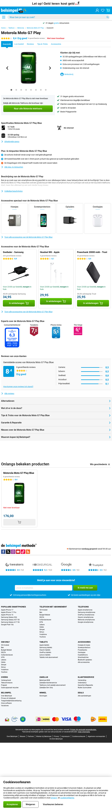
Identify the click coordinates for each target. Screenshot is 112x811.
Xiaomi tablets (44, 650)
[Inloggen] (97, 10)
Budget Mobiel (44, 615)
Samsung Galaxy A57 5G (10, 620)
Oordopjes (81, 652)
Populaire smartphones (13, 607)
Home (3, 28)
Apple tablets (44, 645)
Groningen (43, 696)
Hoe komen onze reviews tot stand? (18, 386)
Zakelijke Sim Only (46, 688)
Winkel (42, 693)
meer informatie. (84, 732)
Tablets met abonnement (48, 657)
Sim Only (5, 642)
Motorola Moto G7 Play (35, 28)
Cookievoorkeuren (78, 736)
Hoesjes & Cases (84, 645)
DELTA (41, 617)
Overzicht (50, 28)
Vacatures (5, 706)
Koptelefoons (83, 655)
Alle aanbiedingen (84, 696)
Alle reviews (9, 393)
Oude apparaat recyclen (10, 688)
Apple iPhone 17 (7, 610)
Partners (31, 736)
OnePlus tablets (45, 652)
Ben (40, 612)
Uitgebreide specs (11, 141)
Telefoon (11, 28)
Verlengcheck (6, 680)
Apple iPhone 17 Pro (8, 612)
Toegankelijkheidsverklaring (11, 701)
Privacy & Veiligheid (8, 698)
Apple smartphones (85, 610)
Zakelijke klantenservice (48, 683)
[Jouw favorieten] (102, 10)
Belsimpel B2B (44, 680)
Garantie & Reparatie (85, 685)
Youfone (42, 637)
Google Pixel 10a (7, 625)
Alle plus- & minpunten (13, 167)
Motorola (20, 28)
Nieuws (22, 736)
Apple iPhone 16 (7, 615)
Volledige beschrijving (13, 191)
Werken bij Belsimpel (43, 736)
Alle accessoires (84, 662)
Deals (81, 693)
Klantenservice (86, 677)
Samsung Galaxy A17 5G (10, 622)
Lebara (42, 625)
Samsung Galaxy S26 (9, 617)
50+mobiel (43, 610)
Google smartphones (85, 622)
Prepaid (4, 685)
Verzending (82, 680)
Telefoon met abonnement (53, 607)
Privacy (56, 736)
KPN (41, 622)
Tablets (43, 642)
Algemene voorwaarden (96, 736)
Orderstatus (82, 683)
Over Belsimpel (6, 696)
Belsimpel (6, 693)
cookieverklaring (67, 798)
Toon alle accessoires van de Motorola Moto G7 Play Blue (28, 237)
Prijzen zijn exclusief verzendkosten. (83, 730)
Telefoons (83, 607)
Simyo (41, 632)
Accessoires (84, 642)
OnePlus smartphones (86, 615)
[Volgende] (49, 68)
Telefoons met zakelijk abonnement (52, 685)
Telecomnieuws (6, 683)
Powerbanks (82, 650)
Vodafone (43, 634)
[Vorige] (7, 68)
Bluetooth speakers (85, 660)
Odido (41, 627)
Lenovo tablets (44, 655)
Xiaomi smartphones (85, 617)
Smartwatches (83, 657)
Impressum (65, 736)
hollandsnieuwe (45, 620)
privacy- (54, 798)
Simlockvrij (68, 74)
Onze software (6, 703)
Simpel (42, 629)
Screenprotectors (84, 647)
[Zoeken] (107, 17)
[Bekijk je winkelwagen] (108, 10)
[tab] (11, 90)
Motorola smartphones (86, 620)
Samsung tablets (45, 647)
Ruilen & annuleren (85, 688)
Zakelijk (43, 677)
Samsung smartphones (86, 612)
